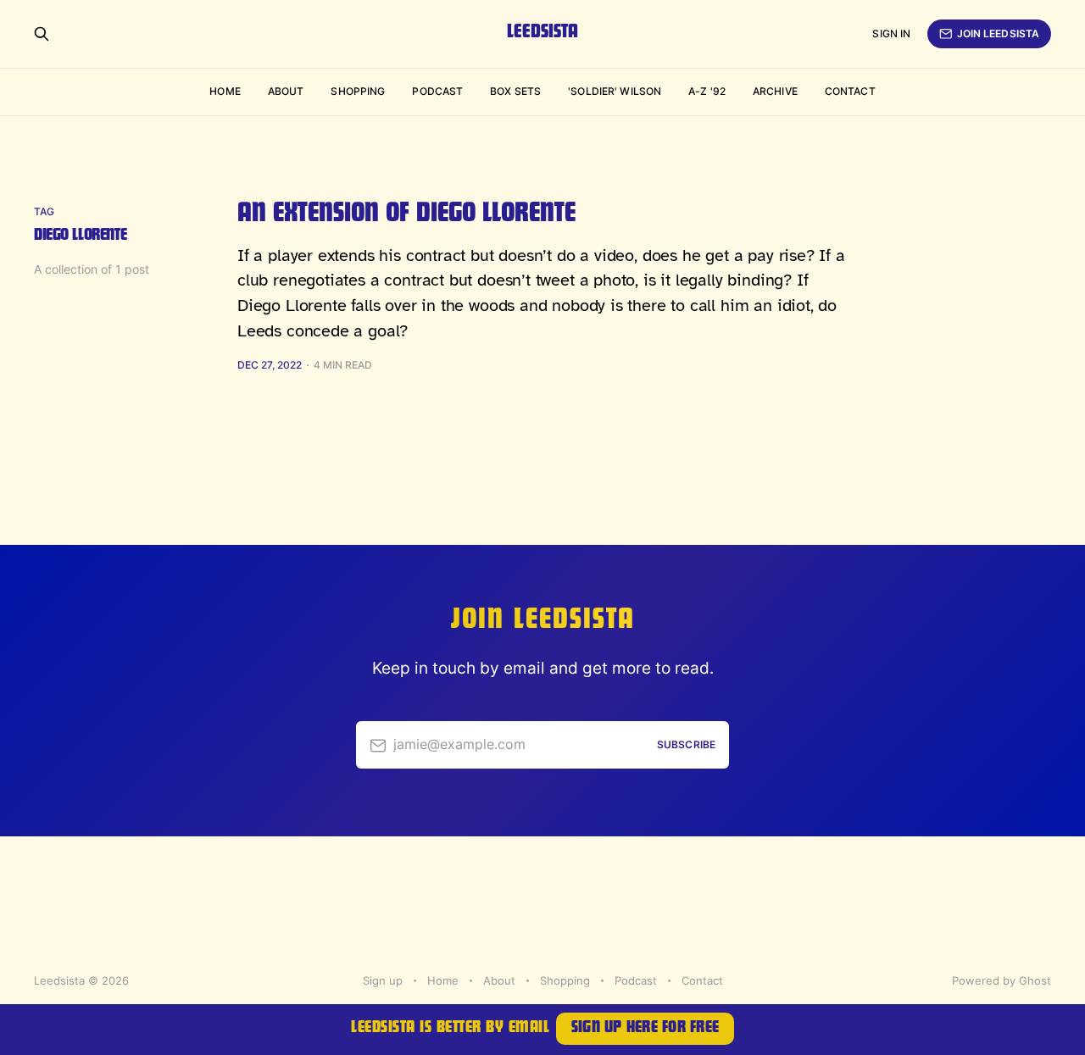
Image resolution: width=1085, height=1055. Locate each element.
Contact (850, 91)
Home (224, 91)
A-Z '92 (707, 91)
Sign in (891, 33)
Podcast (437, 91)
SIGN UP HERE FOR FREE (645, 1029)
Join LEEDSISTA (998, 33)
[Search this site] (41, 34)
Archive (775, 91)
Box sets (515, 91)
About (286, 91)
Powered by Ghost (1001, 980)
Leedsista (542, 34)
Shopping (358, 91)
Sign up (383, 980)
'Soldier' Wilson (614, 91)
